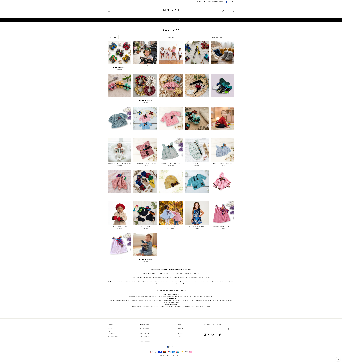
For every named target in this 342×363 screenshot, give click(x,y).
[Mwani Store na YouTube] (213, 335)
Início (170, 27)
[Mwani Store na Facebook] (209, 335)
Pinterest (180, 333)
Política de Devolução (145, 336)
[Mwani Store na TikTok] (220, 335)
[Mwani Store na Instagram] (205, 335)
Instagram (180, 331)
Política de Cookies (144, 339)
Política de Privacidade (145, 333)
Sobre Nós (110, 328)
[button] (116, 67)
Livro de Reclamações (145, 341)
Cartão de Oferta (111, 333)
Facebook (180, 328)
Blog (109, 331)
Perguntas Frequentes (113, 336)
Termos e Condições (144, 328)
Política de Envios (144, 331)
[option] (171, 20)
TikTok (179, 336)
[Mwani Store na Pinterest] (216, 335)
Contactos (110, 339)
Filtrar (114, 37)
